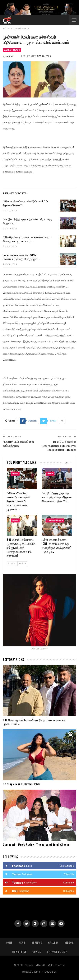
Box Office (19, 952)
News (22, 942)
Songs (37, 952)
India (15, 474)
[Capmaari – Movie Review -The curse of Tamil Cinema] (39, 815)
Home (9, 942)
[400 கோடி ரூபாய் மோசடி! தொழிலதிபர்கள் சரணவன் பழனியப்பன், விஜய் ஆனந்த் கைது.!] (39, 690)
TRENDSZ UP (49, 971)
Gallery (53, 942)
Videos (69, 942)
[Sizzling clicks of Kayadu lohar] (39, 754)
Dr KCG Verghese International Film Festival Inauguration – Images (59, 445)
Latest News (12, 50)
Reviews (36, 942)
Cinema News (55, 520)
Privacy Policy (57, 952)
